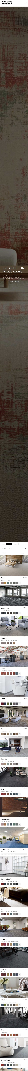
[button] (2, 1068)
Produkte (9, 544)
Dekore (15, 544)
